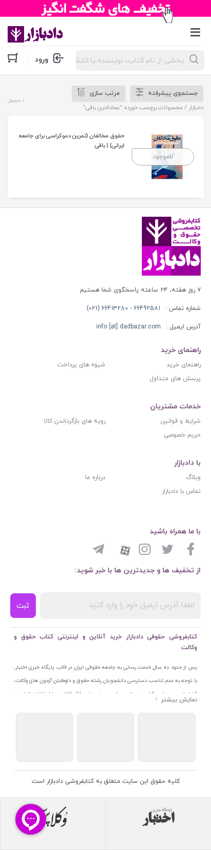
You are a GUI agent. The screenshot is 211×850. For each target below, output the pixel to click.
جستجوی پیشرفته (173, 93)
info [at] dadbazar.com (128, 327)
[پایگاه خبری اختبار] (158, 816)
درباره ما (95, 477)
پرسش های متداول (175, 379)
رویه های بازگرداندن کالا (75, 421)
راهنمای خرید (183, 365)
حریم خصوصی (182, 435)
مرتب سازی (105, 93)
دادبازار (195, 107)
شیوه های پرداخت (81, 365)
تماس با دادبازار (181, 491)
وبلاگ (193, 477)
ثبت (22, 606)
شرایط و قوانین (180, 421)
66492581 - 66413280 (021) (123, 308)
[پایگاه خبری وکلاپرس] (53, 816)
